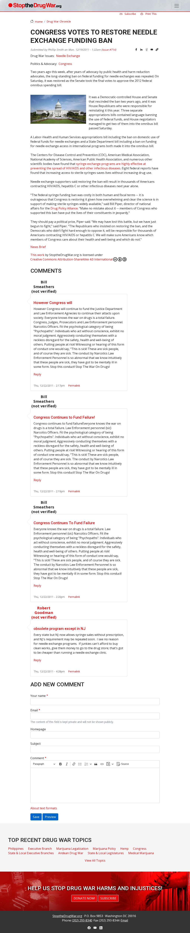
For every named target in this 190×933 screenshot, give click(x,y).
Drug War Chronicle (59, 21)
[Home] (34, 6)
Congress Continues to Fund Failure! (64, 417)
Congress (65, 64)
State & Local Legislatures (106, 853)
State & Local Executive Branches (31, 853)
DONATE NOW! (84, 898)
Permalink (74, 385)
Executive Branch (40, 849)
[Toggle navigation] (176, 5)
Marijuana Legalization (72, 849)
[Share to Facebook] (136, 49)
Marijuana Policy (104, 849)
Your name (38, 696)
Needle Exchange (68, 56)
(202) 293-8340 (82, 920)
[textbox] (95, 785)
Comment (37, 758)
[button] (157, 49)
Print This (151, 14)
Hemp (124, 849)
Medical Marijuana (141, 853)
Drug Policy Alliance (64, 208)
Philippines (16, 849)
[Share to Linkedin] (141, 49)
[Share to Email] (152, 49)
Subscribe (130, 14)
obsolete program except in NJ (60, 628)
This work (37, 255)
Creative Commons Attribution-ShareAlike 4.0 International (71, 259)
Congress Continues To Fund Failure (64, 523)
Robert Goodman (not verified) (43, 612)
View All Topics (95, 860)
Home (39, 21)
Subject (35, 744)
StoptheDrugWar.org (67, 916)
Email (34, 710)
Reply (37, 374)
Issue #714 (108, 49)
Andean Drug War (70, 853)
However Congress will (53, 302)
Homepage (38, 729)
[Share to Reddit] (146, 49)
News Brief (38, 247)
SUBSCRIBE (108, 898)
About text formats (43, 808)
